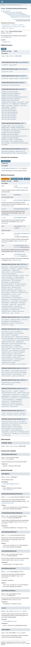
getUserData (5, 397)
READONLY (16, 105)
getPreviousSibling (7, 384)
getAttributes (5, 335)
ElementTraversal (7, 26)
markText (25, 299)
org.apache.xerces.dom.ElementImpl (19, 15)
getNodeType (5, 343)
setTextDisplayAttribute (21, 245)
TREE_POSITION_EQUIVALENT (9, 114)
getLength (23, 372)
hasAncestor (14, 292)
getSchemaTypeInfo (7, 345)
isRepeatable (5, 299)
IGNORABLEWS (15, 103)
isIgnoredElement (6, 297)
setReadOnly (16, 360)
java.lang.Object (5, 11)
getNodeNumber (5, 396)
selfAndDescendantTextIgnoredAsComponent (13, 308)
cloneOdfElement (6, 270)
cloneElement (5, 268)
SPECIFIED (23, 105)
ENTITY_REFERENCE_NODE (16, 141)
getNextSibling (6, 382)
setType (11, 324)
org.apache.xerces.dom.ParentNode (16, 14)
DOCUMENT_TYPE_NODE (7, 139)
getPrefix (24, 319)
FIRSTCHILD (20, 102)
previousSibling (14, 85)
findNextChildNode (19, 277)
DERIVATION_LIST (19, 151)
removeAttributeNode (18, 352)
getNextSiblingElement (8, 285)
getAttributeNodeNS (7, 333)
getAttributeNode (15, 331)
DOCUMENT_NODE (5, 129)
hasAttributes (16, 348)
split (12, 313)
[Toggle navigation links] (2, 2)
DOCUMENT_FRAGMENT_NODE (17, 127)
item (24, 374)
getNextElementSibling (8, 341)
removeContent (21, 304)
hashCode (22, 413)
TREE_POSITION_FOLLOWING (8, 115)
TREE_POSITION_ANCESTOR (8, 108)
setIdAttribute (16, 357)
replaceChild (17, 306)
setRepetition (5, 313)
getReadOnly (23, 396)
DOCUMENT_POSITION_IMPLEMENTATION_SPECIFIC (14, 97)
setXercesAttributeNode (8, 364)
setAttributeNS (6, 357)
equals (27, 275)
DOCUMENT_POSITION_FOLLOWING (10, 95)
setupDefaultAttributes (8, 362)
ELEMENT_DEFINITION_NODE (8, 102)
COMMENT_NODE (5, 127)
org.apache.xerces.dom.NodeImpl (12, 12)
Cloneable (14, 25)
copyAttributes (6, 272)
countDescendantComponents (9, 273)
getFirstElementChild (9, 340)
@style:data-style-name (8, 205)
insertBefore (5, 296)
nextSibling (5, 85)
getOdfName (17, 194)
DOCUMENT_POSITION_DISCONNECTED (11, 93)
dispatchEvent (7, 394)
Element (20, 25)
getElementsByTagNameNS (22, 338)
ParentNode (21, 75)
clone (3, 413)
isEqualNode (25, 348)
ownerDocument (24, 78)
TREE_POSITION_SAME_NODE (8, 119)
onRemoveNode (5, 302)
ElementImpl (22, 69)
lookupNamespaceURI (15, 401)
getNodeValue (14, 396)
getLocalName (5, 319)
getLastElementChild (22, 340)
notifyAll (9, 414)
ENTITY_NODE (5, 141)
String (3, 200)
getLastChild (14, 372)
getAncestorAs (19, 278)
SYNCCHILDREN (5, 107)
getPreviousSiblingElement (9, 290)
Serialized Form (6, 41)
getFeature (25, 394)
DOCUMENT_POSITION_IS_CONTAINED (11, 98)
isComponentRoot (14, 296)
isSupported (5, 401)
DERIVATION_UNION (21, 153)
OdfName (11, 56)
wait (15, 414)
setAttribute (17, 353)
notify (3, 414)
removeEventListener (7, 404)
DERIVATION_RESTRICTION (8, 153)
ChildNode (21, 82)
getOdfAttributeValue (8, 289)
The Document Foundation (18, 643)
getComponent (5, 282)
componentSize (16, 270)
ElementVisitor (18, 187)
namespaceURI (12, 65)
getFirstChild (5, 372)
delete (22, 275)
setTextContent (6, 375)
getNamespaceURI (15, 319)
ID (9, 103)
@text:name (5, 223)
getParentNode (16, 382)
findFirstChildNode (7, 277)
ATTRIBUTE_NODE (6, 125)
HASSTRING (4, 103)
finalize (8, 413)
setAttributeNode (6, 355)
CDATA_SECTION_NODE (17, 125)
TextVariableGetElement (13, 4)
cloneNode (12, 268)
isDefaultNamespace (8, 399)
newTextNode (17, 226)
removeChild (12, 304)
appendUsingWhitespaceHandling (18, 267)
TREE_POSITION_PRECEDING (8, 117)
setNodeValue (18, 404)
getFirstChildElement (8, 284)
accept (15, 186)
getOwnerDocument (6, 374)
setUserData (5, 406)
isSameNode (18, 399)
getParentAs (18, 289)
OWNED (3, 105)
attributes (5, 71)
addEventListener (6, 391)
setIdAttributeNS (19, 359)
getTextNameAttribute (20, 217)
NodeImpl (21, 89)
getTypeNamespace (15, 321)
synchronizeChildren (17, 375)
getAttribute (5, 331)
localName (4, 65)
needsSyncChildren (16, 403)
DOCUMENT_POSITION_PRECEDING (10, 100)
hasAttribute (17, 347)
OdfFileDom (18, 168)
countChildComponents (17, 272)
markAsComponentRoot (15, 299)
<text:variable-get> (6, 37)
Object (22, 410)
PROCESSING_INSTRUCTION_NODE (19, 143)
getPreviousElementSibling (17, 343)
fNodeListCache (13, 78)
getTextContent (6, 292)
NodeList (4, 28)
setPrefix (4, 324)
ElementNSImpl (23, 62)
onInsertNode (14, 301)
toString (17, 313)
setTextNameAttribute (20, 254)
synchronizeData (21, 364)
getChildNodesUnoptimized (18, 370)
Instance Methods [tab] (16, 178)
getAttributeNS (18, 333)
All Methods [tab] (5, 178)
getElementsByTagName (8, 338)
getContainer (16, 394)
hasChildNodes (17, 374)
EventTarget (17, 26)
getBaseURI (14, 335)
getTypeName (5, 321)
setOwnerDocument (6, 360)
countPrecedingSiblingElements (10, 275)
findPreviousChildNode (8, 278)
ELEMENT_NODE (17, 139)
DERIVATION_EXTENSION (8, 151)
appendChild (5, 267)
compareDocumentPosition (8, 392)
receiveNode (21, 302)
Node (23, 26)
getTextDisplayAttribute (21, 208)
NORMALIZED (23, 103)
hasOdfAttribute (23, 292)
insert (14, 294)
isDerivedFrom (19, 323)
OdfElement (9, 33)
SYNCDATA (13, 107)
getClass (15, 413)
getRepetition (22, 290)
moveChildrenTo (6, 301)
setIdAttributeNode (7, 359)
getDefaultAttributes (21, 336)
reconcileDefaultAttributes (16, 350)
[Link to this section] (13, 45)
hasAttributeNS (6, 348)
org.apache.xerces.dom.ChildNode (14, 13)
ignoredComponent (6, 294)
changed (15, 391)
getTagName (17, 345)
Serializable (5, 25)
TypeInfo (11, 28)
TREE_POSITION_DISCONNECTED (9, 112)
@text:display (5, 214)
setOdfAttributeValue (18, 311)
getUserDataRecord (24, 397)
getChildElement (6, 280)
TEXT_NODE (4, 144)
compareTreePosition (23, 392)
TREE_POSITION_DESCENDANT (9, 110)
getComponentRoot (15, 282)
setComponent (5, 309)
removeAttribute (6, 352)
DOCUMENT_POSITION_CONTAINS (9, 91)
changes (21, 391)
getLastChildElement (20, 284)
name (10, 71)
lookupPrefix (5, 403)
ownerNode (9, 105)
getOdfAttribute (19, 285)
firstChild (5, 78)
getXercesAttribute (7, 347)
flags (26, 102)
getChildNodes (5, 370)
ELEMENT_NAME (18, 56)
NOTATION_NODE (5, 143)
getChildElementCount (8, 336)
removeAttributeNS (7, 353)
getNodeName (19, 341)
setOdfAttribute (14, 309)
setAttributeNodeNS (18, 355)
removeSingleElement (7, 306)
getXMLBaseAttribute (7, 323)
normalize (4, 350)
